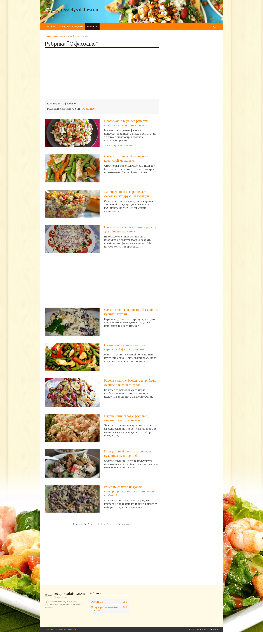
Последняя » (124, 524)
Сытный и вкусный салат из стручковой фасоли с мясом (124, 347)
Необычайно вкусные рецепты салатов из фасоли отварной (126, 123)
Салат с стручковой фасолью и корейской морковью (126, 158)
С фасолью (75, 36)
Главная (51, 26)
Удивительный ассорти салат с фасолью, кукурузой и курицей (126, 194)
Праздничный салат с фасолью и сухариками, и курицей (127, 453)
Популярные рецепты (71, 26)
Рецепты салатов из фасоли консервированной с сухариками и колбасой (129, 491)
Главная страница (52, 36)
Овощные (92, 26)
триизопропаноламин (118, 145)
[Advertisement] (102, 73)
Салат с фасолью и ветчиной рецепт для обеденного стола (130, 229)
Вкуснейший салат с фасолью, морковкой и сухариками (126, 418)
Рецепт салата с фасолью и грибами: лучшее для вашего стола (130, 383)
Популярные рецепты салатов (109, 609)
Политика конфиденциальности (60, 629)
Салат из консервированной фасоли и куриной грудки (131, 312)
